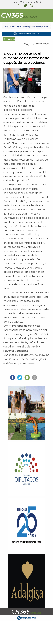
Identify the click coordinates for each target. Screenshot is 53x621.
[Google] (34, 377)
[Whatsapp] (27, 377)
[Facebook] (12, 377)
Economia (9, 39)
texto (20, 6)
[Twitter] (19, 377)
